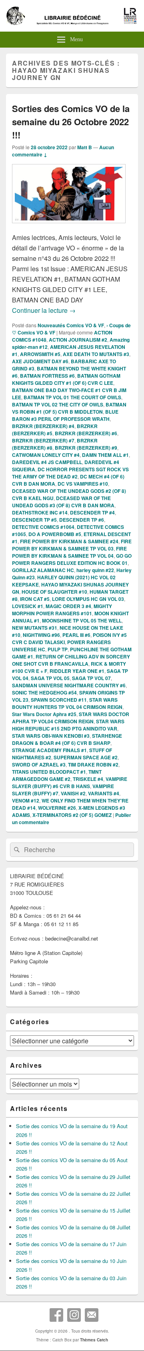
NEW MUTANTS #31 (34, 627)
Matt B (84, 147)
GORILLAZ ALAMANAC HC (43, 570)
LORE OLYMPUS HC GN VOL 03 (88, 598)
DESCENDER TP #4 (92, 512)
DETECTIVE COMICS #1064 (43, 526)
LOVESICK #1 (27, 606)
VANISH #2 (73, 793)
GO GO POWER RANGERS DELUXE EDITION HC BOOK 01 (72, 559)
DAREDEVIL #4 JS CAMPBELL (47, 462)
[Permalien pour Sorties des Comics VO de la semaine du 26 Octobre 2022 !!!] (69, 227)
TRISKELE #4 (88, 779)
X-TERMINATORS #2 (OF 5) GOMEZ (72, 815)
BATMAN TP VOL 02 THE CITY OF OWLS (57, 404)
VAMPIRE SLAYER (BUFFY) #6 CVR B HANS (69, 782)
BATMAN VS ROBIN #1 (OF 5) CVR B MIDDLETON (69, 408)
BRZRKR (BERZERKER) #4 (43, 426)
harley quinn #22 (95, 570)
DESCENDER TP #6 (81, 519)
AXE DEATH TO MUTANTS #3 (96, 354)
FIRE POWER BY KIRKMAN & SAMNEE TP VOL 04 (69, 552)
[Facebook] (56, 1315)
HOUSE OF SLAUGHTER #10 (54, 591)
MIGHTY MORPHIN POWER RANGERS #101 (62, 609)
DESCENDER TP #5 (34, 519)
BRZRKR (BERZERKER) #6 (86, 433)
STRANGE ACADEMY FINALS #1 (49, 750)
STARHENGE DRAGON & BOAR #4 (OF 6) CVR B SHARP (67, 739)
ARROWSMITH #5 (40, 354)
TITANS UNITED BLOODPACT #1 (49, 771)
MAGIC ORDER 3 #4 (68, 606)
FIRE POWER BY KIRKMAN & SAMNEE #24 (69, 541)
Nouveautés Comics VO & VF (71, 325)
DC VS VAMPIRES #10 (83, 483)
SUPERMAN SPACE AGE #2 (86, 757)
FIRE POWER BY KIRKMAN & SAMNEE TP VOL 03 (72, 545)
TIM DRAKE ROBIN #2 (93, 764)
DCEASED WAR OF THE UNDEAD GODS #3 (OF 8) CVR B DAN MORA (63, 501)
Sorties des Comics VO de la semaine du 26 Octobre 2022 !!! (71, 121)
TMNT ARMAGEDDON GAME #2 (57, 775)
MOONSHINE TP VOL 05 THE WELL (82, 620)
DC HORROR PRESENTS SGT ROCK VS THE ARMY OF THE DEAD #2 (70, 473)
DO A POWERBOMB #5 (54, 534)
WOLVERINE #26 (57, 807)
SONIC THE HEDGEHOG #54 (44, 692)
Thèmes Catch (94, 1340)
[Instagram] (74, 1315)
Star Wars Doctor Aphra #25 (44, 714)
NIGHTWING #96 (41, 634)
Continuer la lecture (44, 310)
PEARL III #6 (76, 634)
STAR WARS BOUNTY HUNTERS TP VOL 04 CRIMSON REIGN (67, 703)
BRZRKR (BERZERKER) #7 (43, 440)
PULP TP (58, 649)
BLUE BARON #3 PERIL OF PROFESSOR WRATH (65, 415)
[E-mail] (91, 1315)
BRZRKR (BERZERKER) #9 (86, 447)
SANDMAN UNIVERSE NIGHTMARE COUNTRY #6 (69, 685)
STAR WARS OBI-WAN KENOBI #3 (51, 735)
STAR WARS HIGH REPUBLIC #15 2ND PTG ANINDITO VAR (68, 725)
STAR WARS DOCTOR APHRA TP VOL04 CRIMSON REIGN (70, 718)
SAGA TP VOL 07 (91, 678)
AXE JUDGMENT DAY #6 (40, 361)
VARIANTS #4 (103, 793)
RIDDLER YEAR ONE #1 (77, 670)
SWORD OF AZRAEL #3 (39, 764)
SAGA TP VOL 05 (50, 678)
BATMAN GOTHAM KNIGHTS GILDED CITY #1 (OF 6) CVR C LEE (66, 379)
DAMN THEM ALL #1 (105, 454)
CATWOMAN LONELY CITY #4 (46, 454)
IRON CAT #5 (35, 598)
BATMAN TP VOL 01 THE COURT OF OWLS (72, 397)
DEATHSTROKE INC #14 (40, 512)
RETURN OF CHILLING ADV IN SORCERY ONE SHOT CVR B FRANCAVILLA (71, 660)
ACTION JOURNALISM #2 (78, 339)
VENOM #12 (25, 800)
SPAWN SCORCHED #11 (59, 699)
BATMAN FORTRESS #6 (47, 375)
